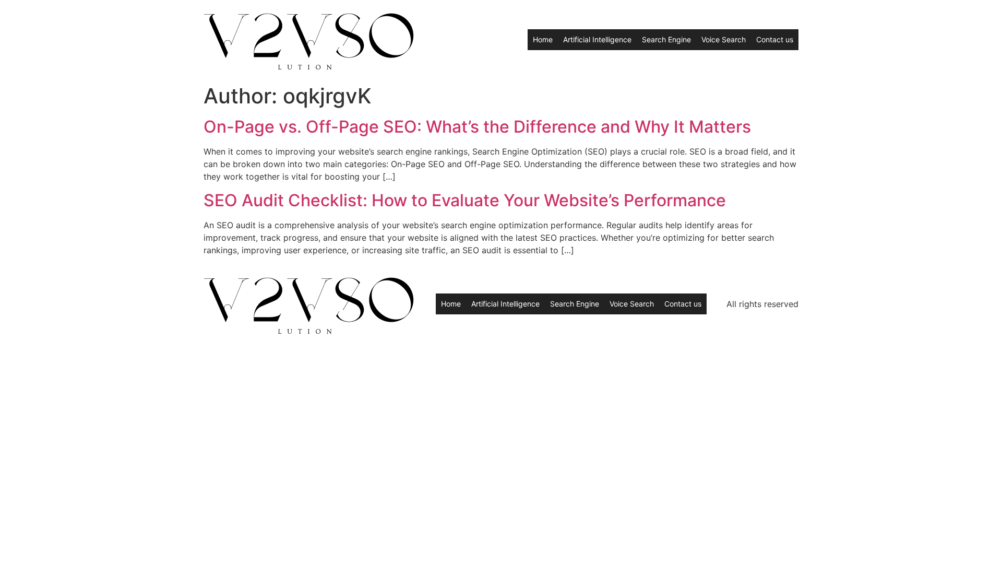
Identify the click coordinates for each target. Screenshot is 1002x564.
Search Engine (666, 39)
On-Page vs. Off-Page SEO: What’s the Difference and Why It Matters (477, 126)
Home (543, 39)
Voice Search (723, 39)
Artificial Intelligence (597, 39)
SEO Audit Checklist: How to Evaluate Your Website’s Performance (465, 200)
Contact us (774, 39)
